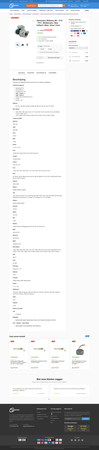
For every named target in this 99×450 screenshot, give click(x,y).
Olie (67, 10)
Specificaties (30, 72)
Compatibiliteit (52, 72)
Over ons (15, 1)
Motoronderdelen (59, 10)
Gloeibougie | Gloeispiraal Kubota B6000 (57, 361)
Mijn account (54, 416)
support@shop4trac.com (28, 426)
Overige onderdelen (75, 10)
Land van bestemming (73, 45)
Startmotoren (36, 14)
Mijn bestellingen (55, 418)
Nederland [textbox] (71, 48)
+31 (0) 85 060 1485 (13, 426)
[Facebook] (72, 440)
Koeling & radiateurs (32, 10)
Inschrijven (85, 418)
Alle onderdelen (17, 14)
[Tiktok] (78, 440)
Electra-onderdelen (14, 10)
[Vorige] (86, 336)
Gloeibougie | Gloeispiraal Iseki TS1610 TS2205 (39, 361)
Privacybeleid (40, 419)
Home (11, 14)
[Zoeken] (64, 5)
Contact (31, 1)
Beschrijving (21, 72)
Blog (11, 1)
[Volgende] (88, 336)
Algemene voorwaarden (42, 416)
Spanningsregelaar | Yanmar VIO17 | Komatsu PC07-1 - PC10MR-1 (79, 362)
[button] (49, 399)
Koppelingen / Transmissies (46, 10)
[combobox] (78, 48)
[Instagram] (75, 440)
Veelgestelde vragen (23, 1)
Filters (23, 10)
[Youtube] (82, 440)
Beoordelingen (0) (41, 72)
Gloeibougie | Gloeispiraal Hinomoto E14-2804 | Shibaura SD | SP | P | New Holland (18, 362)
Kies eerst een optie (54, 57)
